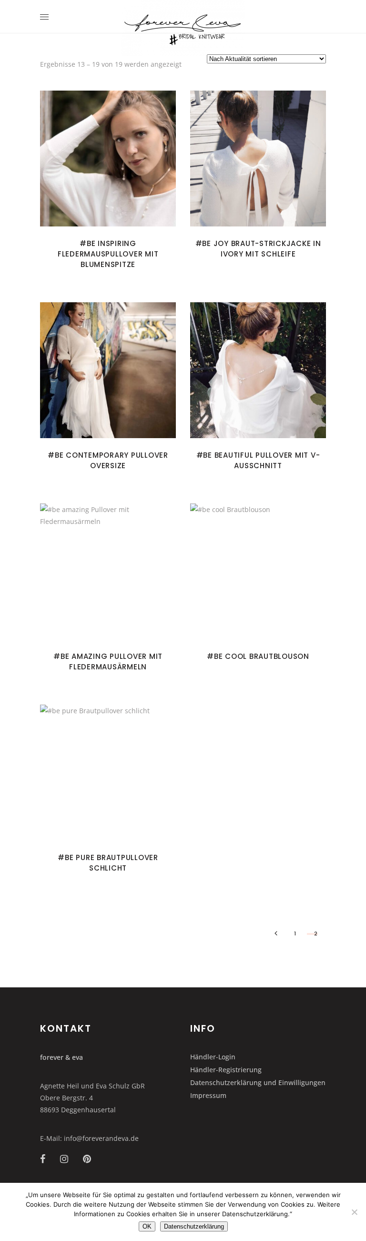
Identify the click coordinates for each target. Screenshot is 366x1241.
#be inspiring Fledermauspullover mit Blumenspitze (108, 253)
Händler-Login (212, 1056)
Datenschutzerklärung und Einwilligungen (257, 1082)
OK (147, 1226)
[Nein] (354, 1212)
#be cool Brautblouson (258, 656)
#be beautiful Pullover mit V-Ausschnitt (258, 460)
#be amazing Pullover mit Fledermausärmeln (108, 661)
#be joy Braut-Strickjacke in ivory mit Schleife (258, 248)
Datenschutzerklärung (194, 1226)
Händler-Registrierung (226, 1069)
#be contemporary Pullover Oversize (108, 460)
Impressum (208, 1095)
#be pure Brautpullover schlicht (108, 862)
